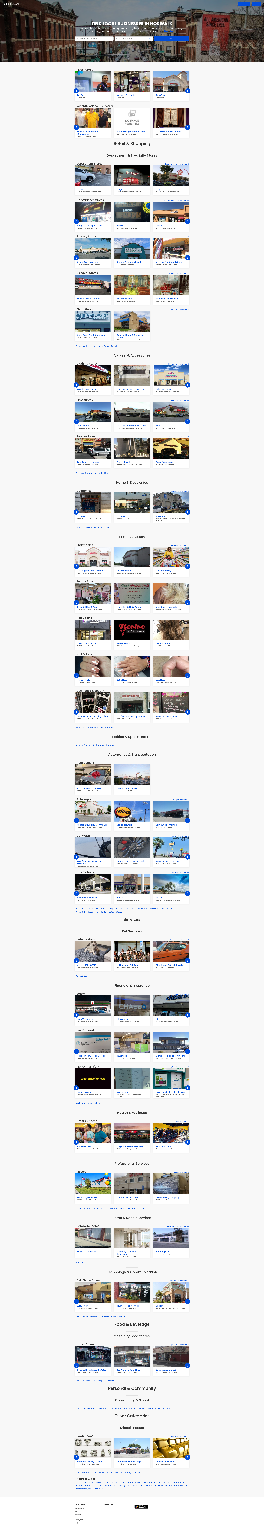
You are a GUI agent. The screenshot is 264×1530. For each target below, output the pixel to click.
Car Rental (102, 912)
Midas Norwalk (124, 824)
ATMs (97, 1103)
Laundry (79, 1262)
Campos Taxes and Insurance (171, 1055)
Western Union (84, 1092)
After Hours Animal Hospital (170, 965)
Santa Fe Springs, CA (98, 1482)
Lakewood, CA (148, 1482)
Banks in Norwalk (181, 994)
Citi (157, 1019)
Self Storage (126, 1472)
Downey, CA (123, 1485)
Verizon (159, 1305)
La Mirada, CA (178, 1482)
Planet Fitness (84, 1146)
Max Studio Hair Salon (167, 607)
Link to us (78, 1517)
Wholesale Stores (84, 346)
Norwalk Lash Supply (166, 716)
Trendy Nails (83, 680)
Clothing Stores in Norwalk (177, 364)
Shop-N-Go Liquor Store (89, 225)
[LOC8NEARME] (11, 4)
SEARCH (172, 38)
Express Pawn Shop (165, 1461)
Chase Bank (123, 1019)
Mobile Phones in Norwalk (178, 1281)
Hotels (137, 1472)
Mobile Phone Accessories (88, 1316)
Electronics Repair (84, 527)
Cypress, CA (136, 1485)
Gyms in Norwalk (181, 1121)
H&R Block (122, 1055)
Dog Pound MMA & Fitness (130, 1146)
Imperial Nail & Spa (87, 607)
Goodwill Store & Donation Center (130, 336)
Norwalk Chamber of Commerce (87, 133)
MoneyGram (123, 1092)
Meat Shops (98, 1381)
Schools (166, 1408)
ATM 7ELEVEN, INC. (86, 1019)
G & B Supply (162, 1251)
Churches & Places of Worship (122, 1408)
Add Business (244, 4)
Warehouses (112, 1472)
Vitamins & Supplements (87, 727)
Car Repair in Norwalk (179, 800)
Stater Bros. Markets (87, 262)
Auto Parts (80, 908)
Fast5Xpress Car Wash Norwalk (89, 862)
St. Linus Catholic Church (168, 131)
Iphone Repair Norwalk (128, 1305)
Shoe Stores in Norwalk (179, 400)
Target (120, 189)
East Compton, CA (107, 1485)
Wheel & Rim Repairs (85, 912)
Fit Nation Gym (163, 1146)
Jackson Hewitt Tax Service (91, 1055)
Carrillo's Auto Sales (127, 788)
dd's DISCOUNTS (164, 389)
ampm (120, 225)
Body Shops (154, 908)
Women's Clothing (84, 473)
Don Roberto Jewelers (88, 462)
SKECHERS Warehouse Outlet (131, 425)
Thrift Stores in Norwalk (178, 310)
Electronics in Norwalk (179, 491)
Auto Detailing (107, 908)
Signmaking (133, 1208)
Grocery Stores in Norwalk (177, 237)
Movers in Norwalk (180, 1172)
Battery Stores (115, 912)
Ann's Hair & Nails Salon (129, 607)
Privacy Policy (79, 1520)
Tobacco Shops (83, 1381)
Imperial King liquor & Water (91, 1369)
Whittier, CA (81, 1482)
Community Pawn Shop (129, 1461)
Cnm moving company (167, 1197)
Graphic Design (83, 1208)
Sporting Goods (83, 745)
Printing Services (99, 1208)
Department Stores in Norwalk (176, 164)
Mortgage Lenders (84, 1103)
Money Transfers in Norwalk (177, 1067)
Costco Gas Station (87, 897)
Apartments (98, 1472)
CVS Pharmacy (124, 570)
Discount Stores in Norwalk (177, 273)
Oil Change (167, 908)
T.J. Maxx (82, 189)
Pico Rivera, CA (117, 1482)
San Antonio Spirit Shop (128, 1369)
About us (78, 1511)
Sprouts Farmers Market (129, 262)
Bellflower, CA (180, 1485)
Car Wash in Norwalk (179, 836)
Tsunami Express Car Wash (130, 861)
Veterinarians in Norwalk (178, 940)
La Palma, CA (164, 1482)
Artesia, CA (98, 1489)
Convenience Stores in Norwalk (175, 200)
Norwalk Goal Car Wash (168, 861)
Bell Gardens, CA (83, 1489)
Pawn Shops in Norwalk (179, 1436)
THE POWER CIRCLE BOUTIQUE (131, 389)
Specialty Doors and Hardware (127, 1253)
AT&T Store (83, 1305)
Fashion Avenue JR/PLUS (89, 389)
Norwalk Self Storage (127, 1197)
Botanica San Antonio (167, 298)
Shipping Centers (117, 1208)
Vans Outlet (83, 425)
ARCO (120, 897)
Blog (76, 1523)
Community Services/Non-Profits (91, 1408)
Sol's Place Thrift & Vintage (91, 335)
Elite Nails (160, 680)
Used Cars (142, 908)
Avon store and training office (92, 716)
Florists (144, 1208)
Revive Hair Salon (125, 643)
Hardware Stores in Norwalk (177, 1226)
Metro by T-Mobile (126, 95)
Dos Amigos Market (166, 1369)
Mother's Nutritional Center (169, 262)
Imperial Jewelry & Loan (89, 1461)
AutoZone (161, 95)
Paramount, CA (133, 1482)
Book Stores (98, 745)
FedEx (80, 95)
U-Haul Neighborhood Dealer (131, 131)
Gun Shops (111, 745)
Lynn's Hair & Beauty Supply (131, 716)
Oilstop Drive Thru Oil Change (92, 824)
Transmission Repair (125, 908)
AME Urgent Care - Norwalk (91, 570)
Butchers (110, 1381)
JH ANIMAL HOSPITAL (87, 965)
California (166, 31)
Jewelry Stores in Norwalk (178, 437)
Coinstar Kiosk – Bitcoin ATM (170, 1092)
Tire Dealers (93, 908)
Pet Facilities (81, 976)
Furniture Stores (101, 527)
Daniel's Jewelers (164, 462)
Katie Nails (122, 680)
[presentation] (76, 90)
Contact (256, 4)
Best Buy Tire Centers (166, 824)
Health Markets (107, 727)
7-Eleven (81, 516)
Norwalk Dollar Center (88, 298)
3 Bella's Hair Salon (87, 643)
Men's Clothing (101, 473)
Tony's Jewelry (124, 462)
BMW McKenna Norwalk (89, 788)
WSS (158, 425)
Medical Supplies (83, 1472)
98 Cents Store (124, 298)
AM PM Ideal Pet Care (127, 965)
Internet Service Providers (113, 1316)
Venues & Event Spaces (149, 1408)
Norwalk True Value (87, 1251)
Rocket (159, 225)
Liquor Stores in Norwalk (178, 1345)
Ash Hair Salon (163, 643)
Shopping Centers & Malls (106, 346)
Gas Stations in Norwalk (178, 872)
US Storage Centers (87, 1197)
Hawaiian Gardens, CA (86, 1485)
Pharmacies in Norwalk (179, 545)
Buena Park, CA (165, 1485)
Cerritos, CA (150, 1485)
